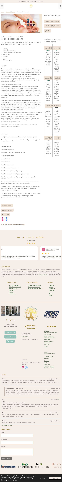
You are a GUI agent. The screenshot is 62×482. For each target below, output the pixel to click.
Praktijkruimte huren (49, 366)
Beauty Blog (47, 364)
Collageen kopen (48, 356)
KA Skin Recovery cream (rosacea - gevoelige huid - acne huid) (48, 118)
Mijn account (47, 343)
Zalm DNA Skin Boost (15, 287)
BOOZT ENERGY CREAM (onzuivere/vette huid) (57, 147)
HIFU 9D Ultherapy (14, 285)
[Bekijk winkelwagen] (60, 6)
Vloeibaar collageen (52, 290)
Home (2, 12)
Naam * (3, 432)
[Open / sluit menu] (2, 6)
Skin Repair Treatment (23, 12)
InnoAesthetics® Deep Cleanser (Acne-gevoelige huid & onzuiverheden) (57, 90)
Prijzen (45, 362)
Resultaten (46, 361)
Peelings (11, 290)
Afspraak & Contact (49, 367)
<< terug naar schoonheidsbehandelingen (13, 224)
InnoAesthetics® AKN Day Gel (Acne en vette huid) (48, 58)
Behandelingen (10, 12)
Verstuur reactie (6, 458)
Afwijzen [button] (42, 478)
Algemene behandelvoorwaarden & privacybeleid (50, 332)
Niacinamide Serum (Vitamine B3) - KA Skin (48, 147)
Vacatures (46, 344)
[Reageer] (59, 379)
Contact (46, 346)
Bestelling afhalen (48, 341)
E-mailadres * (4, 439)
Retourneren (47, 339)
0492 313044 (25, 336)
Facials (11, 292)
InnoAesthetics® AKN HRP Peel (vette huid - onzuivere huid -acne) (48, 90)
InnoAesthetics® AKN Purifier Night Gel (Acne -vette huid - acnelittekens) (57, 61)
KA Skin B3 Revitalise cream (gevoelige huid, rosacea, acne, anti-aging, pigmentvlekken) (57, 120)
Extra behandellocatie (34, 285)
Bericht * (3, 446)
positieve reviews (43, 274)
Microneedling (13, 288)
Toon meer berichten (6, 425)
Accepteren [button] (55, 478)
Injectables (12, 293)
